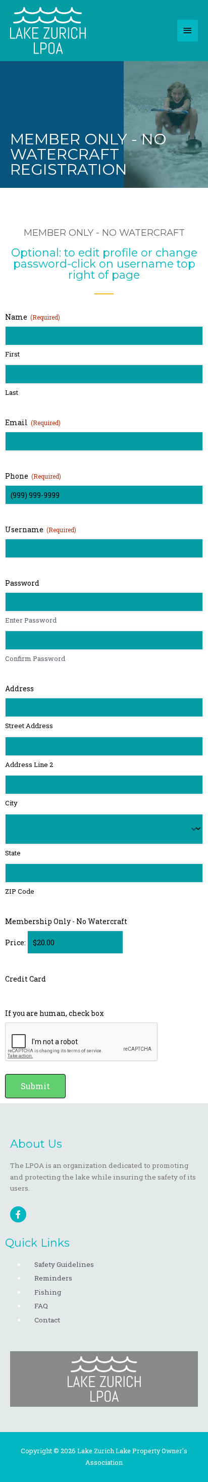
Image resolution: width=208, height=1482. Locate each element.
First (12, 354)
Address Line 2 (29, 764)
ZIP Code (19, 891)
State (13, 852)
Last (11, 392)
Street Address (29, 725)
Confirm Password (35, 658)
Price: (15, 942)
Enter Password (31, 620)
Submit (35, 1086)
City (11, 802)
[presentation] (82, 1042)
